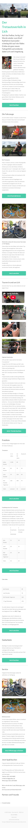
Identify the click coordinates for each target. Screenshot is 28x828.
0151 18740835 (14, 814)
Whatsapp (19, 785)
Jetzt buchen (14, 105)
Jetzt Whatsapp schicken (14, 751)
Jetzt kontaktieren (14, 196)
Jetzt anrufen (14, 273)
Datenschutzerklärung (14, 819)
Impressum (14, 817)
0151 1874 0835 (11, 776)
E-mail (13, 785)
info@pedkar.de (10, 778)
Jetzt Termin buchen (14, 431)
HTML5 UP (8, 822)
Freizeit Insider (6, 803)
